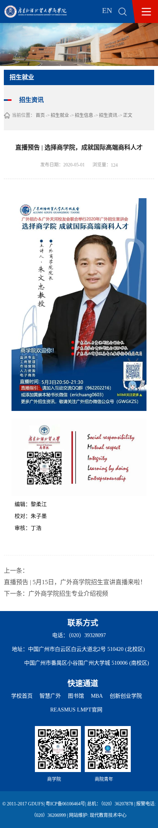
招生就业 (60, 115)
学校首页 (22, 696)
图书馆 (76, 696)
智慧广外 (50, 696)
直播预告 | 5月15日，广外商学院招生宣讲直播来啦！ (75, 582)
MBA (97, 696)
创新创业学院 (126, 696)
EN (107, 10)
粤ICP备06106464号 (65, 804)
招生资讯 (108, 115)
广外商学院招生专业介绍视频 (68, 593)
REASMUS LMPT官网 (76, 710)
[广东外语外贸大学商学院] (41, 11)
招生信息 (84, 115)
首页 (40, 115)
